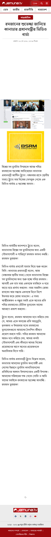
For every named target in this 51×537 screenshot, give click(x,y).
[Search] (41, 3)
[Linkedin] (25, 516)
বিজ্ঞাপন (32, 534)
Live (35, 3)
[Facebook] (15, 516)
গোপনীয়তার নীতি (21, 534)
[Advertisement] (25, 70)
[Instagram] (30, 516)
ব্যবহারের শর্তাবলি (36, 531)
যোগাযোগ (24, 531)
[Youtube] (35, 516)
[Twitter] (20, 516)
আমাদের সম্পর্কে (13, 531)
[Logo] (12, 3)
